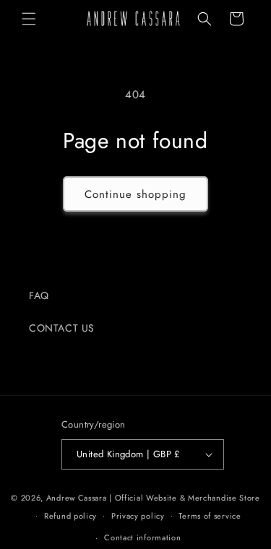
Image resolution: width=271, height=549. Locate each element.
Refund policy (70, 516)
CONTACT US (62, 328)
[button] (29, 19)
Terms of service (209, 516)
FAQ (39, 295)
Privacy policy (138, 516)
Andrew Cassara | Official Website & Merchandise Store (153, 497)
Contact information (142, 537)
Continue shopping (135, 194)
